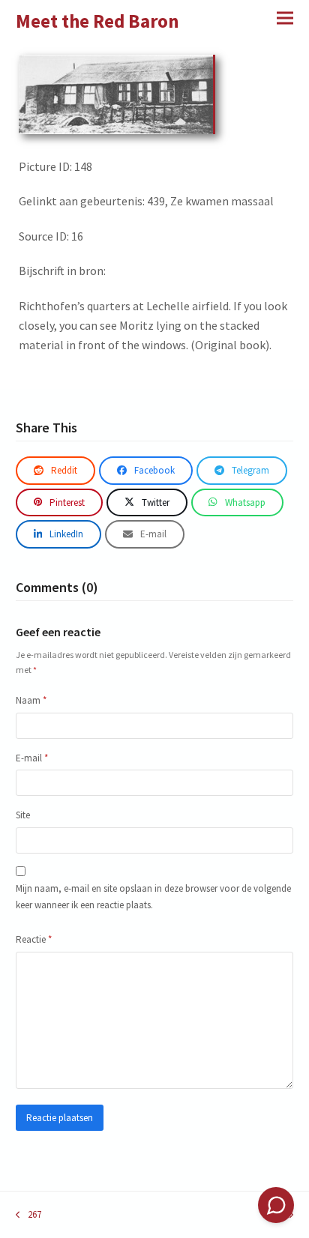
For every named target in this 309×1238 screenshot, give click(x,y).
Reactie (34, 939)
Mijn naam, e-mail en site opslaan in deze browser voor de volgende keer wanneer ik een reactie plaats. (153, 896)
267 (28, 1215)
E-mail (32, 758)
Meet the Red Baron (97, 21)
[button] (285, 17)
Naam (31, 700)
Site (23, 815)
